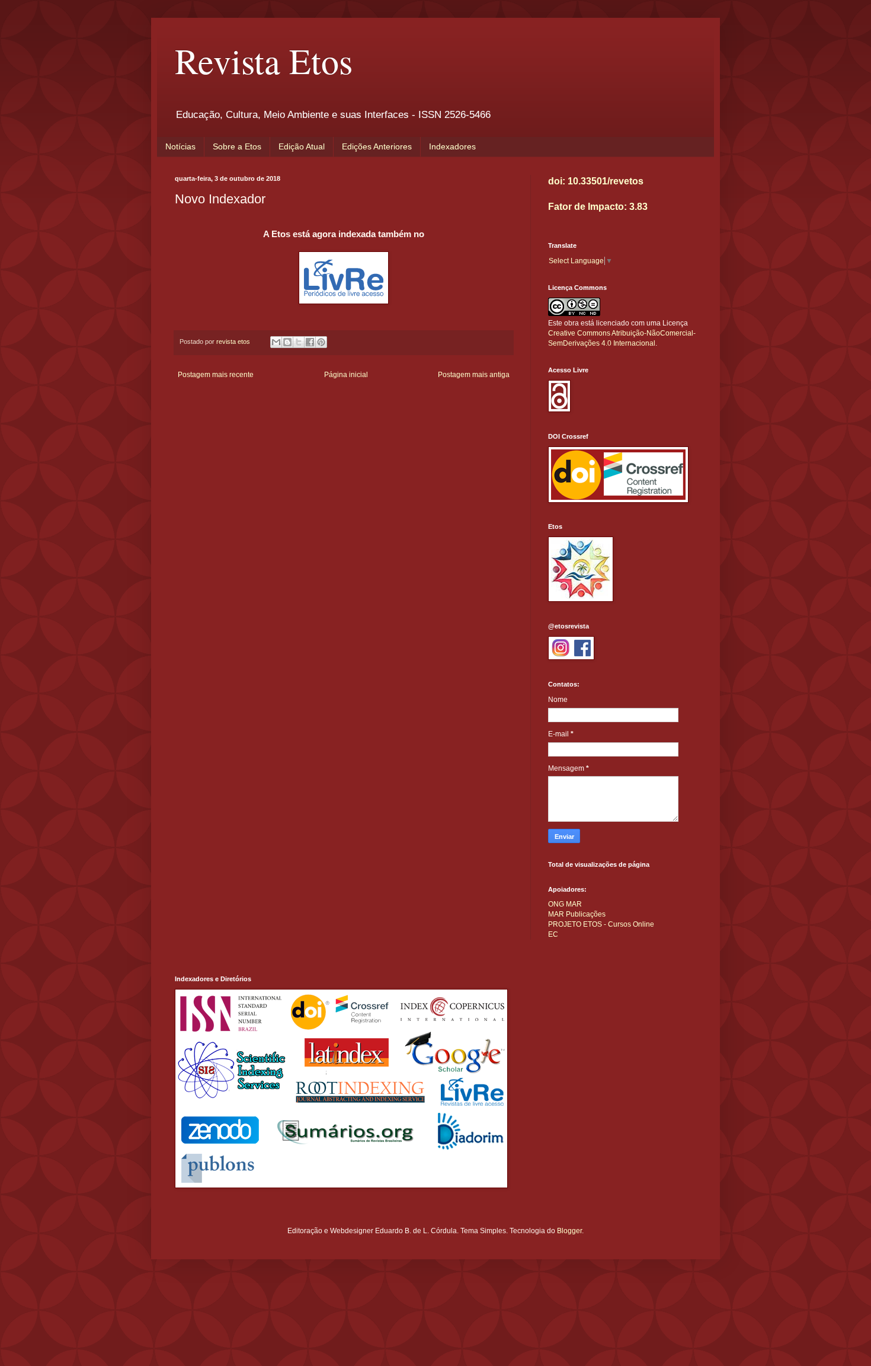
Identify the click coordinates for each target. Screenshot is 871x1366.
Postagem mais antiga (474, 375)
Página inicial (346, 375)
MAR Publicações (577, 914)
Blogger (569, 1231)
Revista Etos (264, 60)
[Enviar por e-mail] (276, 342)
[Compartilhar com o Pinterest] (321, 342)
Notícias (180, 146)
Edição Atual (301, 146)
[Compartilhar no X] (299, 342)
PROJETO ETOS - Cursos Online (601, 924)
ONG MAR (565, 904)
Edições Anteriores (377, 146)
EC (553, 934)
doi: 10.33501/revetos (595, 181)
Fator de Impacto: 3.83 (598, 207)
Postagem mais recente (216, 375)
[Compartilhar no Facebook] (310, 342)
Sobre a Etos (237, 146)
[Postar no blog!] (287, 342)
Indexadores (452, 146)
